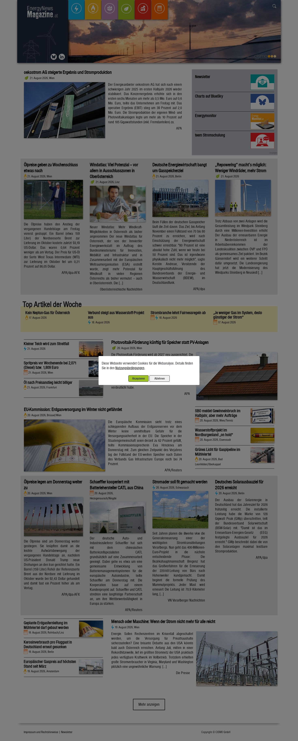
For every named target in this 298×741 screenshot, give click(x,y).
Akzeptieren (138, 378)
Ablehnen (159, 378)
